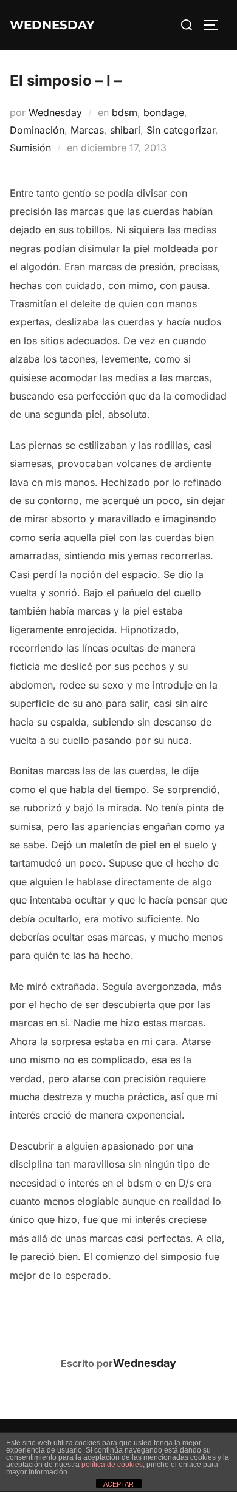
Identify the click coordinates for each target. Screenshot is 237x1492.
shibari (125, 130)
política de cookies (112, 1464)
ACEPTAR (118, 1484)
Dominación (37, 130)
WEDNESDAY (52, 25)
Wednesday (55, 112)
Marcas (87, 130)
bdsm (124, 112)
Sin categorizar (180, 130)
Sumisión (30, 147)
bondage (163, 112)
